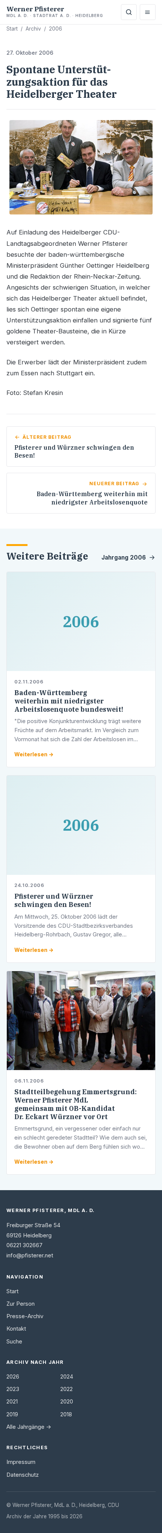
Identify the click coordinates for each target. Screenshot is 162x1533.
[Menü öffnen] (148, 12)
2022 (66, 1389)
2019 (12, 1414)
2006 (55, 29)
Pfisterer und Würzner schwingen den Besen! (53, 900)
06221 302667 (24, 1245)
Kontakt (16, 1328)
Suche (14, 1341)
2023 (12, 1389)
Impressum (20, 1462)
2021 (12, 1401)
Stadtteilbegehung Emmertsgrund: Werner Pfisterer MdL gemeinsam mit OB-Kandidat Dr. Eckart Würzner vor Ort (75, 1104)
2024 (66, 1376)
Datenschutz (22, 1474)
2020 (66, 1401)
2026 (12, 1376)
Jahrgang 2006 (123, 557)
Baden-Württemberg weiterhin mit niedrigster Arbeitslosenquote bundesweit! (68, 701)
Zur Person (20, 1303)
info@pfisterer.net (29, 1255)
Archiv (33, 29)
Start (12, 29)
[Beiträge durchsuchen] (129, 12)
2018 (66, 1414)
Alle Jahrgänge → (28, 1427)
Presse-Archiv (24, 1316)
